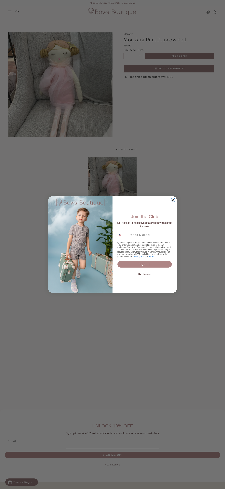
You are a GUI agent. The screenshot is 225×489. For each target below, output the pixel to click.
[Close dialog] (173, 200)
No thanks (144, 274)
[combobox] (122, 235)
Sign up (145, 264)
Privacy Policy (139, 256)
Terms (151, 256)
